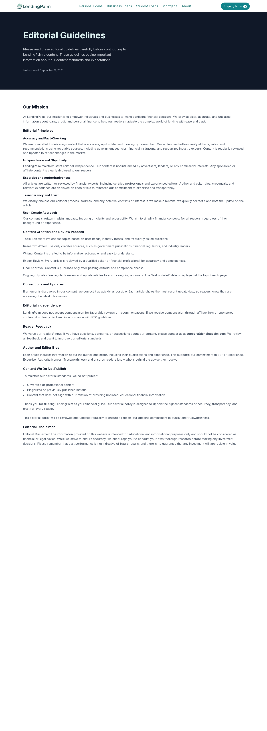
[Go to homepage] (34, 6)
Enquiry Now (233, 6)
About (186, 6)
